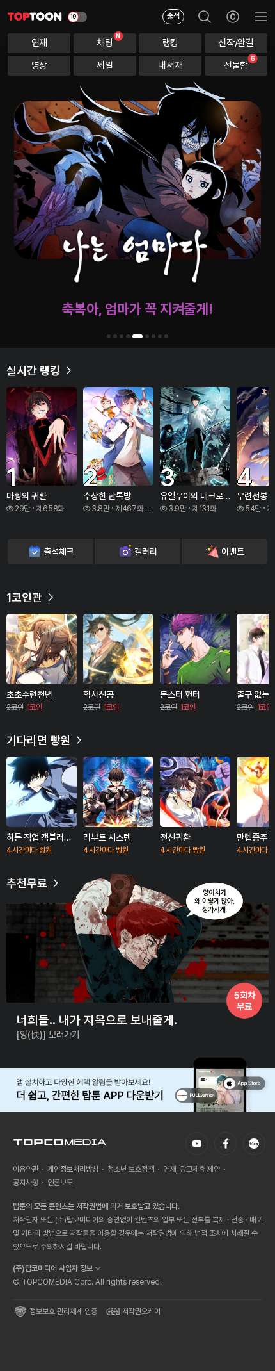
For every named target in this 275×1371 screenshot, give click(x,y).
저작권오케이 (141, 1311)
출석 (173, 16)
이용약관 (25, 1169)
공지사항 (25, 1182)
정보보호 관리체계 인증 (63, 1311)
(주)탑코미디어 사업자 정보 (53, 1268)
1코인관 (24, 597)
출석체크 (58, 551)
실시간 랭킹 (33, 370)
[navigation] (39, 43)
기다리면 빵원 (38, 740)
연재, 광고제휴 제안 (191, 1169)
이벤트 (232, 551)
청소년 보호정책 (130, 1169)
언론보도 (60, 1182)
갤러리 (145, 551)
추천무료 (26, 883)
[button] (109, 336)
